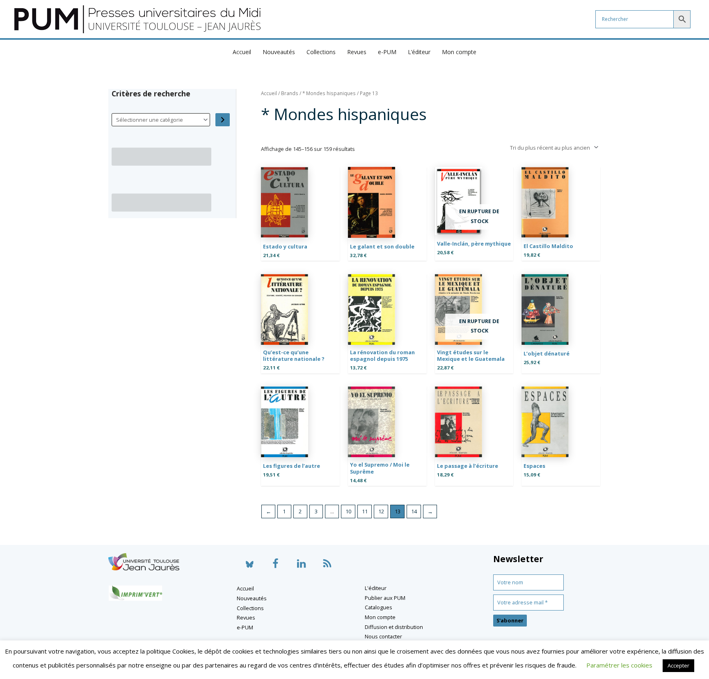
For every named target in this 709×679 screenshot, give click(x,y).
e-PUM (387, 52)
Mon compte (459, 52)
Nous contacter (383, 636)
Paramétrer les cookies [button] (619, 665)
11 (365, 511)
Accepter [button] (678, 665)
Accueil (242, 52)
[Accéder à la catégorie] (222, 120)
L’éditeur (419, 52)
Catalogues (378, 607)
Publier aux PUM (385, 598)
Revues (356, 52)
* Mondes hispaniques (329, 93)
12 (381, 511)
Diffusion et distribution (394, 627)
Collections (321, 52)
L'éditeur (376, 588)
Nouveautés (279, 52)
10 (348, 511)
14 (414, 511)
